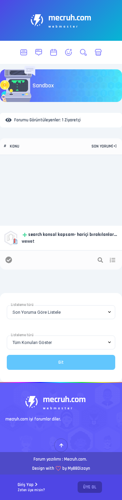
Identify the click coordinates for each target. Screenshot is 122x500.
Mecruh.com (75, 459)
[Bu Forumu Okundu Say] (8, 260)
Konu (14, 146)
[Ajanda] (53, 52)
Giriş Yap (31, 487)
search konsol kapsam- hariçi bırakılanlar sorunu (71, 234)
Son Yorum (102, 146)
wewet (28, 241)
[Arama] (83, 52)
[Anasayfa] (23, 52)
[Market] (98, 52)
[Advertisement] (61, 190)
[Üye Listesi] (68, 52)
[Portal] (38, 52)
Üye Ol (90, 487)
